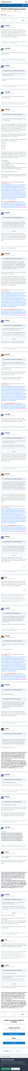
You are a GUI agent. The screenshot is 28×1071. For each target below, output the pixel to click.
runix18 (7, 728)
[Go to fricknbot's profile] (2, 26)
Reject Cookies (15, 1068)
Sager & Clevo (12, 15)
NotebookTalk (6, 2)
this (7, 856)
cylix (6, 577)
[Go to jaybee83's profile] (2, 110)
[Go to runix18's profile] (2, 729)
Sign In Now (14, 1043)
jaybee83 (7, 109)
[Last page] (26, 20)
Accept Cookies (6, 1068)
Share (7, 1050)
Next (23, 20)
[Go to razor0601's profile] (2, 49)
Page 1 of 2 (13, 20)
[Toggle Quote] (3, 70)
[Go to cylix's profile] (2, 578)
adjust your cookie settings (17, 1062)
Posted (10, 27)
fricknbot (4, 14)
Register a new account (14, 1033)
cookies (10, 1061)
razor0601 (7, 48)
